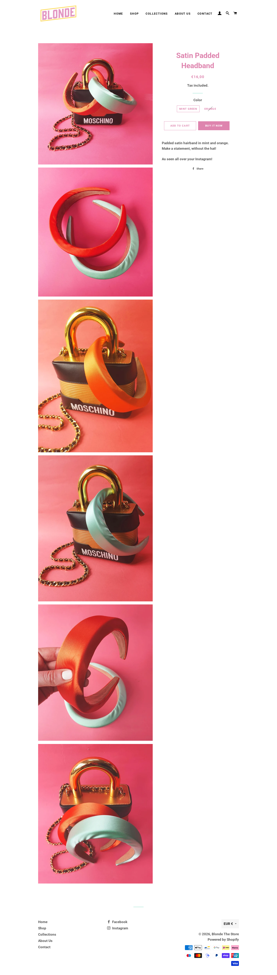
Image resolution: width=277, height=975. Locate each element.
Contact (205, 13)
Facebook (119, 922)
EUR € (228, 924)
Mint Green (188, 108)
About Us (183, 13)
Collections (157, 13)
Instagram (119, 928)
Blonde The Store (225, 934)
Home (118, 13)
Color (197, 100)
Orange (210, 108)
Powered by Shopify (223, 939)
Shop (134, 13)
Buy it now (213, 125)
